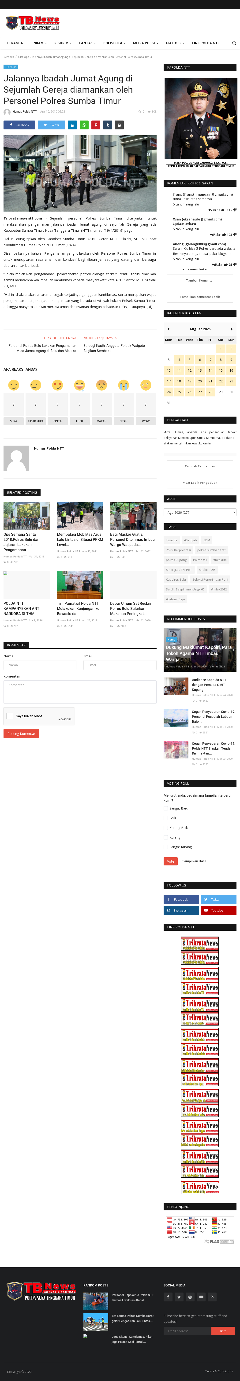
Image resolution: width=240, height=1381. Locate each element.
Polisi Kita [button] (113, 43)
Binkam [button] (37, 43)
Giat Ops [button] (174, 43)
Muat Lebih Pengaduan (200, 482)
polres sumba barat (211, 550)
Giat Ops (23, 57)
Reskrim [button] (61, 43)
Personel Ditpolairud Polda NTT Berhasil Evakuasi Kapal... (133, 1297)
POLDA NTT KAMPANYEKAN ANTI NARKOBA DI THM (22, 608)
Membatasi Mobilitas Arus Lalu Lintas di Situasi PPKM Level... (80, 539)
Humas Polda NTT (25, 112)
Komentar (16, 645)
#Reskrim (220, 560)
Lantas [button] (86, 43)
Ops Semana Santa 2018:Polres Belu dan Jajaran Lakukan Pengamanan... (21, 542)
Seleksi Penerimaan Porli (210, 579)
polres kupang (176, 560)
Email (88, 656)
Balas (216, 210)
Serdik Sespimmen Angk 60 (185, 589)
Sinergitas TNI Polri (179, 570)
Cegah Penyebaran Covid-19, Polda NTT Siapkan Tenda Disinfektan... (213, 748)
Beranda (15, 43)
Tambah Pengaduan (200, 466)
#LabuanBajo (175, 599)
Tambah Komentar (200, 280)
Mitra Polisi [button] (144, 43)
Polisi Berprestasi (178, 550)
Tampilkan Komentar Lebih (200, 297)
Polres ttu (200, 560)
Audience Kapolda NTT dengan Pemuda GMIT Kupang (209, 685)
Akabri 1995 (207, 570)
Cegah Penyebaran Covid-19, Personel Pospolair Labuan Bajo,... (213, 716)
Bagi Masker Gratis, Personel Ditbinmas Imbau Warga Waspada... (132, 539)
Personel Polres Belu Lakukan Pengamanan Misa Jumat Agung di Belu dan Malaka (42, 348)
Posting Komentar (21, 733)
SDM (206, 540)
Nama (9, 656)
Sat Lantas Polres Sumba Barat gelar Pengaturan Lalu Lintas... (133, 1318)
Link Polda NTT (206, 43)
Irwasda (171, 540)
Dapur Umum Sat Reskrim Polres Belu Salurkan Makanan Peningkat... (132, 608)
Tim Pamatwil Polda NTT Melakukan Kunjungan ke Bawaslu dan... (78, 608)
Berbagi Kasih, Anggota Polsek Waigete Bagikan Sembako (114, 348)
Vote (170, 861)
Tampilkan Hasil (194, 861)
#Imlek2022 (219, 589)
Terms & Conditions (219, 1371)
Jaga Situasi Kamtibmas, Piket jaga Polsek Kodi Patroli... (132, 1339)
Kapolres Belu (176, 579)
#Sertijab (190, 540)
